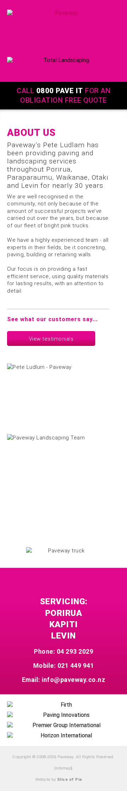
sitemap (64, 768)
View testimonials (51, 339)
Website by (58, 779)
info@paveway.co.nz (73, 679)
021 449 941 (76, 665)
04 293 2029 (75, 651)
